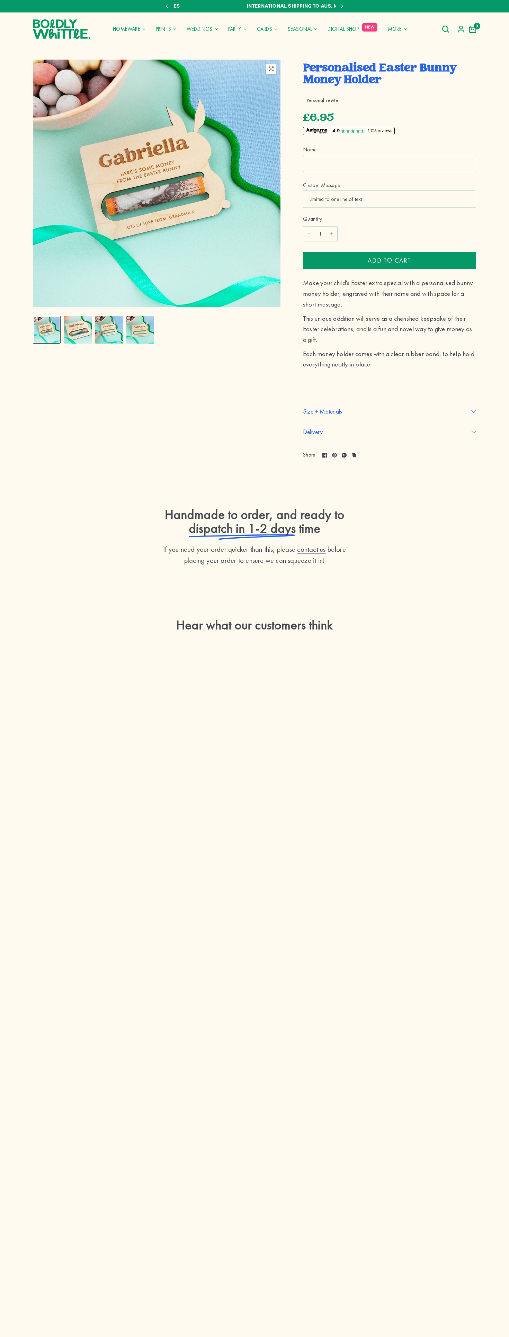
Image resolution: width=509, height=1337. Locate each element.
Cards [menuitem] (264, 29)
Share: (309, 455)
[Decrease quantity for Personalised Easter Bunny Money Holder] (308, 234)
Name (309, 149)
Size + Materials (322, 411)
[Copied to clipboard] (354, 455)
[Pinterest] (334, 455)
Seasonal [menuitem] (300, 29)
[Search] (446, 29)
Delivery (313, 432)
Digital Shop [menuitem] (343, 29)
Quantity (312, 218)
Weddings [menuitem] (200, 29)
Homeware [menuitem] (126, 29)
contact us (311, 549)
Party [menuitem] (234, 29)
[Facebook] (325, 455)
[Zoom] (271, 69)
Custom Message (321, 185)
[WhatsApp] (344, 455)
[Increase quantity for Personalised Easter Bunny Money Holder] (331, 234)
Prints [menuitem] (163, 29)
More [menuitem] (395, 29)
